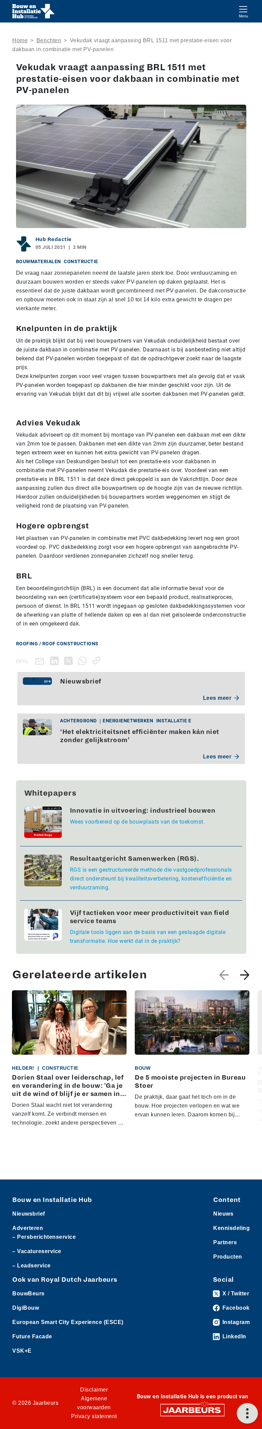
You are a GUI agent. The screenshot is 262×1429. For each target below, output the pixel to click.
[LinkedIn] (55, 660)
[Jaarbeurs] (192, 1410)
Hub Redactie (53, 239)
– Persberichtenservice (44, 1237)
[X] (69, 660)
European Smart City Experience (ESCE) (67, 1322)
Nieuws (223, 1214)
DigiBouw (25, 1308)
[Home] (33, 11)
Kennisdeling (231, 1228)
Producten (227, 1257)
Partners (225, 1242)
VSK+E (22, 1351)
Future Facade (32, 1336)
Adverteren (27, 1228)
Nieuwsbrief (28, 1214)
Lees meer (217, 698)
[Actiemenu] (247, 1413)
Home (20, 40)
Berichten (49, 40)
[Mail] (40, 661)
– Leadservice (31, 1265)
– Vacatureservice (36, 1251)
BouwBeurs (28, 1293)
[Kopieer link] (97, 660)
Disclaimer (94, 1390)
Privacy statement (94, 1416)
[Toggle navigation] (243, 11)
